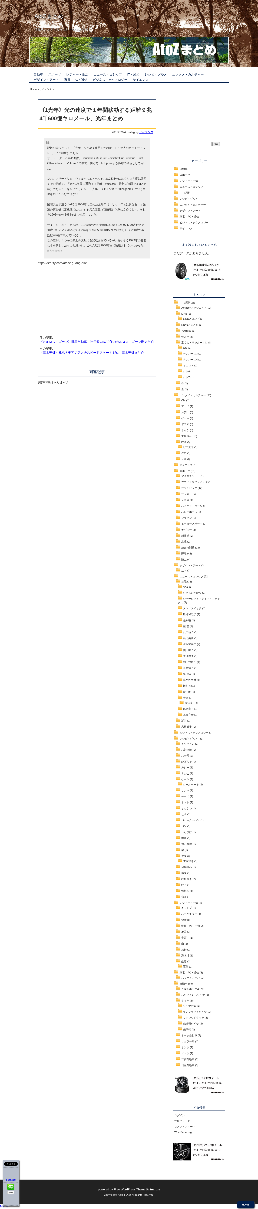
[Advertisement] (67, 296)
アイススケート (190, 476)
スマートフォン (190, 977)
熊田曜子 (188, 650)
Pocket (11, 1180)
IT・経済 (133, 74)
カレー (185, 767)
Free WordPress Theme (137, 1189)
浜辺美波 (188, 638)
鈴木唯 (187, 691)
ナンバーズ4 (190, 359)
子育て (185, 937)
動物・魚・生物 (190, 925)
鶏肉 (184, 896)
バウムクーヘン (190, 820)
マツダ (185, 1053)
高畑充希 (188, 714)
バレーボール (189, 511)
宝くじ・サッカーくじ (194, 342)
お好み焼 (186, 749)
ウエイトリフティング (194, 482)
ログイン (179, 1115)
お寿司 (185, 755)
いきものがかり (192, 592)
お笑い (185, 412)
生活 (184, 961)
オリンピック (189, 487)
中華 (184, 838)
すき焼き (188, 861)
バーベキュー (189, 913)
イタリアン (187, 743)
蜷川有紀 (188, 685)
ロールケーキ (191, 784)
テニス (185, 499)
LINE (184, 313)
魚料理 (185, 890)
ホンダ (185, 1047)
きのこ (185, 773)
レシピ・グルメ (156, 74)
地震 (184, 931)
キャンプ (186, 907)
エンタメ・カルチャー (188, 74)
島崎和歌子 (189, 614)
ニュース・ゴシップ (108, 74)
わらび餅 (186, 832)
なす (184, 814)
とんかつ (186, 808)
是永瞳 (187, 620)
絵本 (184, 570)
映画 (184, 442)
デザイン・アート (46, 79)
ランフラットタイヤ (195, 1011)
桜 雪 (186, 626)
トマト (185, 802)
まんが (185, 430)
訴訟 (184, 720)
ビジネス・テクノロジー (110, 79)
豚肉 (184, 872)
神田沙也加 (189, 661)
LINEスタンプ (191, 318)
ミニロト (188, 365)
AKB (185, 586)
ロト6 (186, 371)
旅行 (184, 949)
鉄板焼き (186, 878)
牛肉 (184, 855)
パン (184, 826)
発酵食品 (186, 867)
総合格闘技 (187, 547)
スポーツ (54, 74)
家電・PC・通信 (75, 79)
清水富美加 (189, 644)
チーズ (185, 796)
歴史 (184, 453)
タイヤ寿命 (189, 1005)
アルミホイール (190, 988)
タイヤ (185, 1000)
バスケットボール (191, 505)
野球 (184, 553)
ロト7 (186, 377)
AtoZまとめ (49, 16)
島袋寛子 (190, 702)
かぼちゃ (186, 761)
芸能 (184, 581)
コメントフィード (184, 1126)
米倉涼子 (188, 667)
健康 (184, 919)
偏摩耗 (187, 1029)
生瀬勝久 (188, 656)
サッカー (186, 493)
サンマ (185, 790)
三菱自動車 (187, 1059)
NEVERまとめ (189, 324)
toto (185, 347)
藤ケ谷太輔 (189, 679)
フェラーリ (187, 1041)
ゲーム (185, 418)
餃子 (184, 884)
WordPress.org (183, 1132)
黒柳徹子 (186, 726)
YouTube (186, 330)
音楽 (184, 459)
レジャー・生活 (77, 74)
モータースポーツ (191, 523)
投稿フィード (182, 1120)
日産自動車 (187, 1065)
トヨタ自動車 (189, 1035)
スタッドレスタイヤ (193, 994)
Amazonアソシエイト (194, 307)
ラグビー (186, 529)
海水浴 (185, 955)
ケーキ (185, 779)
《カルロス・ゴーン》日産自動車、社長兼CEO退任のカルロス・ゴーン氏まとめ (96, 341)
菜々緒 (187, 673)
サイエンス (140, 79)
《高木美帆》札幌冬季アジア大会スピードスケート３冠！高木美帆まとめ (91, 352)
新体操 (185, 535)
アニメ (185, 406)
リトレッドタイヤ (193, 1017)
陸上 (184, 559)
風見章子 (188, 708)
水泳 (184, 541)
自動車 (38, 74)
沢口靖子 (188, 632)
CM (183, 400)
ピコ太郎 (188, 447)
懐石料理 (186, 844)
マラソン (186, 517)
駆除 (185, 966)
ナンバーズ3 (190, 353)
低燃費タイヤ (191, 1023)
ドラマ (185, 424)
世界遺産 (186, 436)
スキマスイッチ (192, 608)
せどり (185, 336)
